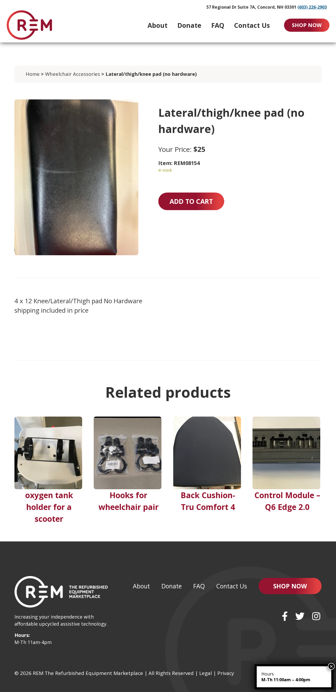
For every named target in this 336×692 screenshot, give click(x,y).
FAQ (217, 25)
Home (33, 74)
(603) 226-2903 (312, 7)
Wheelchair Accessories (72, 74)
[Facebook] (285, 616)
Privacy (225, 673)
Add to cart (191, 201)
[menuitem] (157, 25)
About (157, 25)
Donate (189, 25)
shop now (307, 25)
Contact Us (252, 25)
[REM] (29, 25)
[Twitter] (299, 616)
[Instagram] (316, 616)
